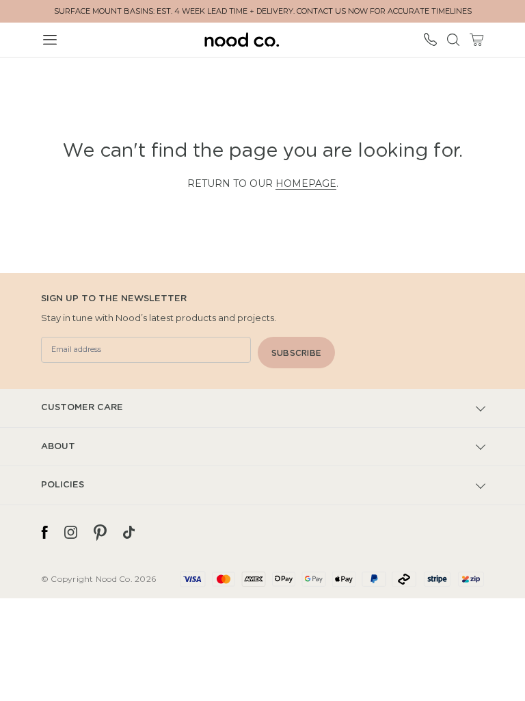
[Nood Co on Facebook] (44, 532)
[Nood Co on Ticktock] (129, 532)
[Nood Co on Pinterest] (100, 532)
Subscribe (296, 353)
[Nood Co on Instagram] (70, 532)
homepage (305, 183)
